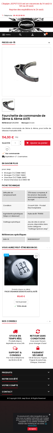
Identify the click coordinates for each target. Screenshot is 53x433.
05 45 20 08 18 (19, 15)
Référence (6, 123)
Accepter (32, 429)
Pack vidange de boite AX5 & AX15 (21, 291)
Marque (25, 123)
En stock (22, 306)
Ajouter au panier (37, 142)
